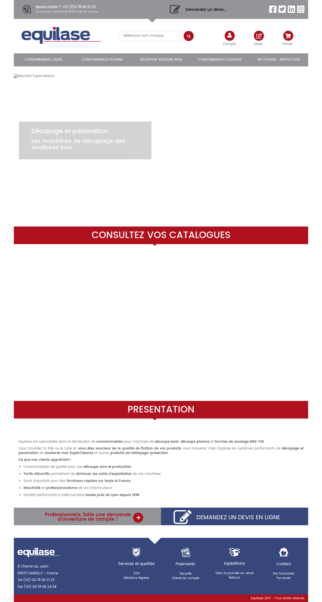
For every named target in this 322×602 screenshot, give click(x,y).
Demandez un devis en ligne (238, 517)
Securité (185, 573)
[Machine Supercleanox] (161, 124)
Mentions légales (136, 578)
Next (299, 193)
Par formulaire (283, 573)
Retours (234, 577)
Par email (283, 578)
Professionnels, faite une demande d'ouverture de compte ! (88, 517)
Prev (286, 193)
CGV (136, 573)
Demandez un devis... (206, 10)
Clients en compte (185, 578)
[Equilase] (60, 37)
